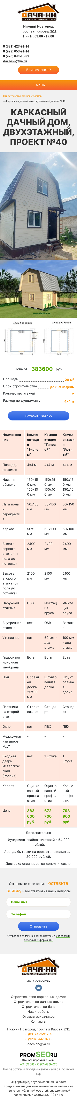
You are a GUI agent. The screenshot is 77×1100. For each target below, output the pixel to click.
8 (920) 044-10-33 (16, 56)
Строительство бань (38, 1007)
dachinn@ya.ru (15, 61)
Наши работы (38, 1011)
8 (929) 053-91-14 (16, 51)
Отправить (38, 926)
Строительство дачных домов (38, 1002)
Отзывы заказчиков (38, 1016)
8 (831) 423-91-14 (16, 46)
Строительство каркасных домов (38, 997)
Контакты (38, 1021)
